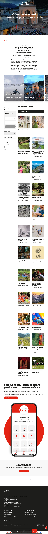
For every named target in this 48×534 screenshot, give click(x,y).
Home (5, 40)
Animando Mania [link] (36, 327)
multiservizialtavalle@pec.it (23, 524)
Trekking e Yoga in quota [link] (36, 306)
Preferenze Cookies (8, 512)
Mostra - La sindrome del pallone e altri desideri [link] (37, 262)
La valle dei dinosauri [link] (23, 219)
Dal (5, 116)
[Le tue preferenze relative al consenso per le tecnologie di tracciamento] (46, 532)
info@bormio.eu (13, 524)
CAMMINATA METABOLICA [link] (35, 372)
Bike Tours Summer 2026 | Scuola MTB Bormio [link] (23, 348)
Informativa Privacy (8, 514)
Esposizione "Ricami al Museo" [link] (38, 240)
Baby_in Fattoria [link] (36, 219)
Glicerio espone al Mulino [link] (22, 240)
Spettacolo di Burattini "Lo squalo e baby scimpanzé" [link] (37, 348)
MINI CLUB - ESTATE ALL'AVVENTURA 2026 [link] (24, 306)
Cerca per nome (7, 131)
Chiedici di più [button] (24, 471)
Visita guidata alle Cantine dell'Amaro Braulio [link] (23, 372)
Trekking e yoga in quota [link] (36, 198)
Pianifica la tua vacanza (11, 397)
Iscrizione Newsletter (29, 512)
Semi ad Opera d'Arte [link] (23, 327)
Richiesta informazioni (29, 510)
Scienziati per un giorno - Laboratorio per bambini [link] (37, 284)
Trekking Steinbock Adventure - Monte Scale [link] (37, 176)
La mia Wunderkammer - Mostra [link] (24, 261)
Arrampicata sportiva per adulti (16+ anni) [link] (37, 130)
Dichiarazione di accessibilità (10, 516)
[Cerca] (15, 133)
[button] (24, 481)
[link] (14, 530)
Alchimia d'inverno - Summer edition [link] (23, 198)
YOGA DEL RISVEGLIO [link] (24, 175)
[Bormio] (24, 3)
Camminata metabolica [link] (24, 151)
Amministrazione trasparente (30, 514)
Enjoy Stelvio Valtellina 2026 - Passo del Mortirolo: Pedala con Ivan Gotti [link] (38, 153)
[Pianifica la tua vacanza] (24, 429)
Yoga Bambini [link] (21, 283)
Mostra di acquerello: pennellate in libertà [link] (23, 130)
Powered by (36, 524)
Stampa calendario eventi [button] (10, 108)
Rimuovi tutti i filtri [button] (9, 152)
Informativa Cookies (8, 510)
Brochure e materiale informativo (31, 516)
